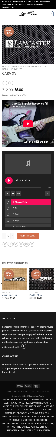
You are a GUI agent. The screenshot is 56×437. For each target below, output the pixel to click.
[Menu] (4, 13)
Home (5, 66)
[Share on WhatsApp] (5, 244)
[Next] (53, 290)
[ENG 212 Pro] (41, 279)
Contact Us (43, 391)
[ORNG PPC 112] (14, 279)
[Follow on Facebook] (23, 346)
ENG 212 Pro (35, 295)
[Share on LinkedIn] (31, 244)
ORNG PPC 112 (9, 295)
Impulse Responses (30, 66)
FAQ (33, 391)
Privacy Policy (22, 391)
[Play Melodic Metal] (9, 180)
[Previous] (2, 290)
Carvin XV (16, 69)
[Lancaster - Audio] (28, 14)
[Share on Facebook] (10, 244)
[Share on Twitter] (15, 244)
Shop (14, 66)
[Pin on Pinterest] (26, 244)
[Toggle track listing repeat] (18, 193)
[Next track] (13, 193)
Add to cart (28, 235)
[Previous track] (7, 193)
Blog (9, 391)
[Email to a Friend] (21, 244)
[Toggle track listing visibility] (47, 193)
